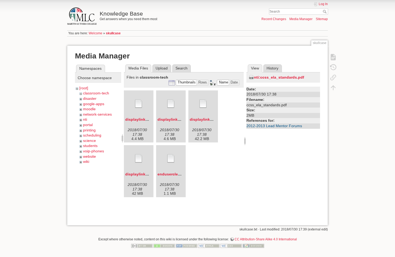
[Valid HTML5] (209, 245)
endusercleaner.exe (175, 174)
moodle (89, 109)
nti (85, 119)
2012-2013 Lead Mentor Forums (274, 126)
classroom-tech (96, 93)
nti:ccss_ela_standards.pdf (279, 77)
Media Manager (301, 19)
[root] (83, 88)
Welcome (95, 33)
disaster (89, 98)
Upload (162, 68)
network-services (97, 114)
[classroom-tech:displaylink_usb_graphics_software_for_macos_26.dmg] (170, 104)
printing (89, 130)
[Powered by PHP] (186, 245)
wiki (86, 161)
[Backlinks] (333, 77)
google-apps (93, 104)
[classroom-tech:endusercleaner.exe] (170, 158)
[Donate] (164, 245)
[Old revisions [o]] (333, 67)
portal (88, 125)
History (272, 68)
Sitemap (322, 19)
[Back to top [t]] (333, 87)
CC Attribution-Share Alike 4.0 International (266, 239)
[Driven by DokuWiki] (253, 245)
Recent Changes (273, 19)
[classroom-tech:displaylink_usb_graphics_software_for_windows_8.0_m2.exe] (203, 104)
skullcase (113, 33)
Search (325, 11)
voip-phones (93, 151)
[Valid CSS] (231, 245)
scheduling (92, 135)
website (89, 156)
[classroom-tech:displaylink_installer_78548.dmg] (138, 104)
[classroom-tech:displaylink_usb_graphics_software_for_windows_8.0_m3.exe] (138, 158)
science (89, 140)
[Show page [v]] (333, 57)
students (90, 146)
